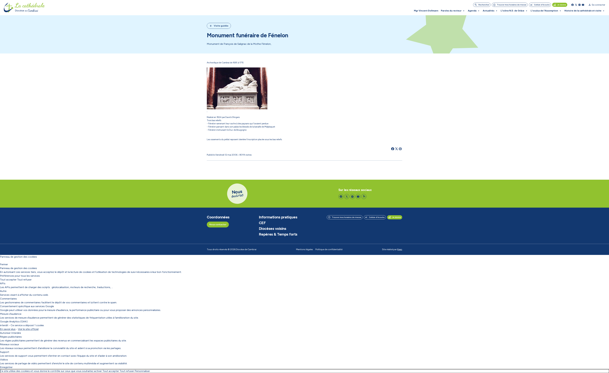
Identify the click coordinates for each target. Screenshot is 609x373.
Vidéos (4, 359)
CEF (262, 223)
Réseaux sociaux (9, 344)
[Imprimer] (400, 149)
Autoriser (5, 332)
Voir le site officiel (28, 329)
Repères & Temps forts (278, 234)
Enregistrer (6, 367)
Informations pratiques (278, 217)
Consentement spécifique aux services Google (27, 306)
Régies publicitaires (11, 336)
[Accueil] (9, 8)
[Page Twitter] (576, 4)
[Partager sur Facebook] (393, 149)
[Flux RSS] (363, 196)
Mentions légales (304, 249)
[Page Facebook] (572, 4)
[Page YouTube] (583, 4)
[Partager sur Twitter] (396, 149)
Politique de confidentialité (328, 249)
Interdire (16, 332)
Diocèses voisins (272, 228)
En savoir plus (8, 329)
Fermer (4, 264)
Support (4, 351)
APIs (2, 283)
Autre (3, 291)
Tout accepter (8, 279)
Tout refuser (24, 279)
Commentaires (8, 298)
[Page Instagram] (579, 4)
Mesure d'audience (10, 313)
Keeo (399, 249)
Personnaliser (142, 371)
